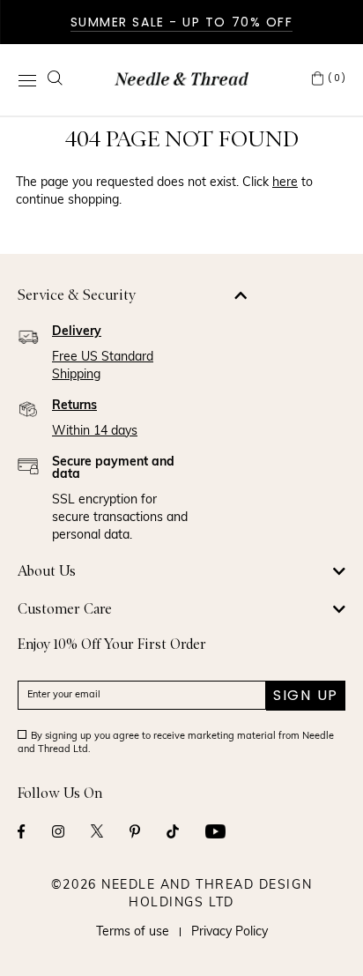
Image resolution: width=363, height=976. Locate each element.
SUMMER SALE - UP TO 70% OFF (181, 22)
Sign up (305, 695)
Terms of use (132, 932)
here (285, 183)
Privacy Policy (229, 932)
